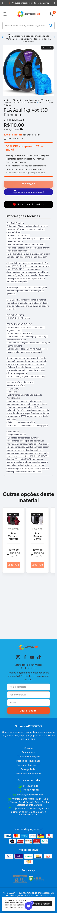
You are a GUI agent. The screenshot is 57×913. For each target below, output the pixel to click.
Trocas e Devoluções (28, 756)
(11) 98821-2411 (30, 786)
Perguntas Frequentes (28, 765)
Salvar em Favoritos (31, 204)
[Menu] (6, 14)
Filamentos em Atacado (28, 773)
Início (6, 100)
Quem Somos (28, 752)
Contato (28, 748)
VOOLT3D (13, 529)
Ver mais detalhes (14, 138)
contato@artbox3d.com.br (30, 794)
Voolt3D (32, 102)
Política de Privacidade (28, 760)
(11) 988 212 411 (31, 790)
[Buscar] (50, 25)
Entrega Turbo (28, 769)
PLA (41, 102)
